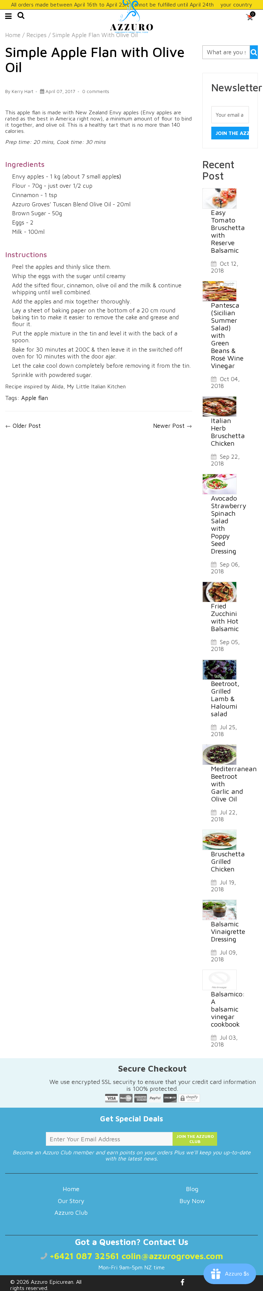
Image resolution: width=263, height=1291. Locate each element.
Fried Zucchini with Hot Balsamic (225, 617)
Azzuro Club (71, 1212)
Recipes (36, 35)
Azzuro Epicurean (52, 1282)
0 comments (95, 91)
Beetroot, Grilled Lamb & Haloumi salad (225, 698)
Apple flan (34, 398)
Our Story (71, 1200)
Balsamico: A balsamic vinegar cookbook (228, 1009)
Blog (192, 1188)
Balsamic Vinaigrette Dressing (228, 931)
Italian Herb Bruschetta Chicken (228, 431)
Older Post (27, 425)
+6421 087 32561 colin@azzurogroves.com (135, 1256)
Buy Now (192, 1200)
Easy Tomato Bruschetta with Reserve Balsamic (228, 231)
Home (13, 35)
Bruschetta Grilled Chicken (228, 861)
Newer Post (169, 425)
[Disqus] (98, 527)
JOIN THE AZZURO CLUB (195, 1139)
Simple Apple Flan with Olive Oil (95, 59)
